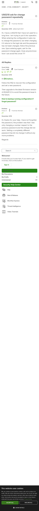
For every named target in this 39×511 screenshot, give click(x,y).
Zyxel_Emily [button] (5, 67)
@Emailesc (8, 79)
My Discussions (7, 174)
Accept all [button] (10, 502)
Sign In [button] (6, 165)
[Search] (32, 2)
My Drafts (19, 177)
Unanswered (19, 180)
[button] (36, 16)
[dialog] (19, 498)
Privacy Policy (28, 499)
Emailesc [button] (4, 21)
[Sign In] (36, 2)
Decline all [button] (28, 502)
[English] (19, 2)
